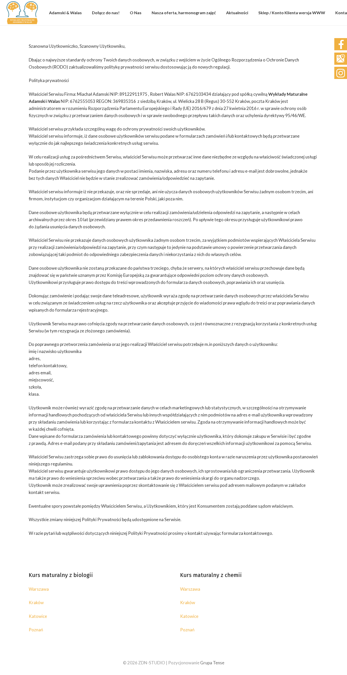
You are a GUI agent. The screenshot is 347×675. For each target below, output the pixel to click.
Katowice (38, 616)
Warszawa (39, 589)
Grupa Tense (212, 662)
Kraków (36, 602)
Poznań (36, 629)
